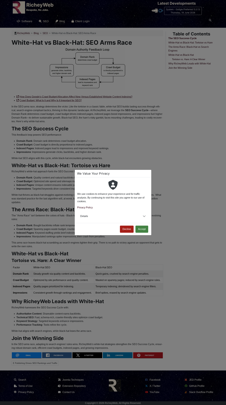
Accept (142, 229)
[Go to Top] (221, 400)
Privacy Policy (85, 207)
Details (84, 216)
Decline (127, 229)
